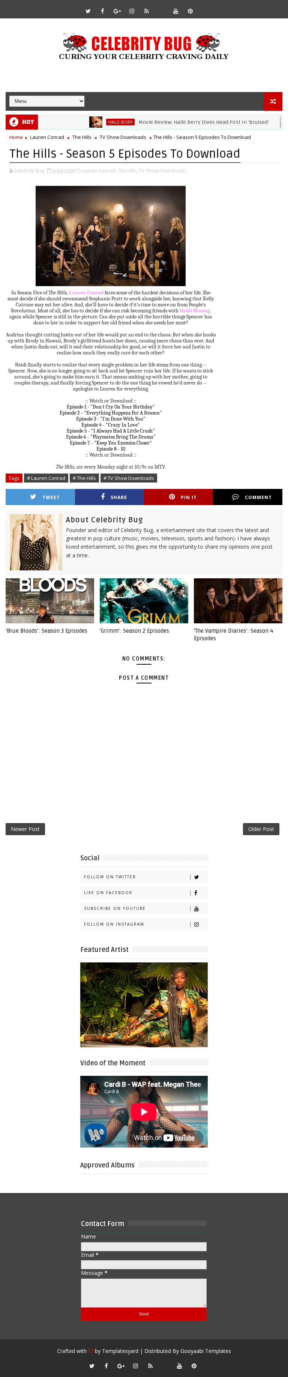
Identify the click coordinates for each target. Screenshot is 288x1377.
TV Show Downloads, (163, 170)
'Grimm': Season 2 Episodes (134, 630)
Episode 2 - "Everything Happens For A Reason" (111, 413)
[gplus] (117, 11)
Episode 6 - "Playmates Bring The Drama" (111, 437)
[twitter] (88, 11)
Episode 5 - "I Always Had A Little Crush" (111, 431)
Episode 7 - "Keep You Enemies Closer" (111, 443)
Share (119, 497)
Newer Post (25, 829)
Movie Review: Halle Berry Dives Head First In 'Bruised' (183, 122)
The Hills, (128, 170)
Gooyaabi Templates (205, 1350)
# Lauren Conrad (46, 478)
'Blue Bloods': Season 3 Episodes (46, 630)
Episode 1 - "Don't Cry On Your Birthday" (111, 407)
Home (16, 137)
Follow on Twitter (110, 876)
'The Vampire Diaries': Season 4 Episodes (233, 634)
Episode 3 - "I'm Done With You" (111, 419)
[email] (161, 7)
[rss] (146, 11)
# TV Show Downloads (129, 478)
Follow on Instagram (114, 924)
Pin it (189, 497)
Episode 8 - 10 (110, 449)
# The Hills (84, 478)
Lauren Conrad (47, 137)
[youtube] (176, 11)
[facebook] (102, 11)
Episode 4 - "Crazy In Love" (110, 425)
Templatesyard (120, 1350)
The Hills (82, 137)
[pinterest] (190, 11)
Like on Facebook (108, 892)
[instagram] (132, 11)
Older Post (261, 829)
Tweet (51, 497)
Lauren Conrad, (99, 170)
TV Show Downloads (123, 137)
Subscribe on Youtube (115, 908)
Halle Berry (100, 122)
